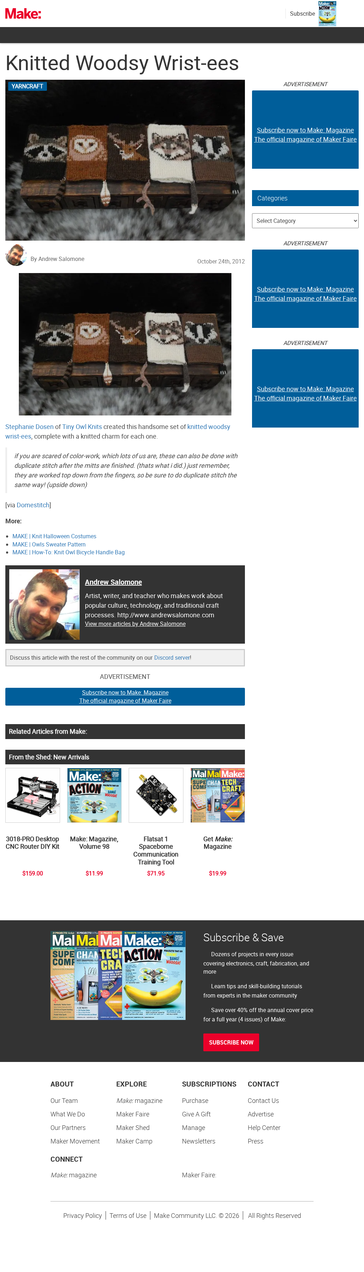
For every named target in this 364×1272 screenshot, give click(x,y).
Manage (193, 1127)
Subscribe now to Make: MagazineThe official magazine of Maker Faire (125, 697)
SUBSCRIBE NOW (231, 1042)
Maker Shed (133, 1127)
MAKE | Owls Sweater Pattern (49, 544)
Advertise (261, 1114)
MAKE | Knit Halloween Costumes (54, 536)
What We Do (67, 1114)
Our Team (64, 1100)
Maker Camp (134, 1141)
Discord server (172, 657)
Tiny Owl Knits (82, 426)
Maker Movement (75, 1141)
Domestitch (33, 505)
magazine (139, 1100)
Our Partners (68, 1127)
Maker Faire (132, 1114)
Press (255, 1141)
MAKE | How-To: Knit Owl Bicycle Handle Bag (68, 552)
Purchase (195, 1100)
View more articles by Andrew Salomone (135, 624)
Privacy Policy (82, 1215)
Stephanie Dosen (29, 426)
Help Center (264, 1127)
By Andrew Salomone (57, 259)
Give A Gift (196, 1114)
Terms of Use (127, 1215)
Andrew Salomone (113, 582)
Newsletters (198, 1141)
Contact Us (263, 1100)
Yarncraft (27, 86)
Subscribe (302, 13)
